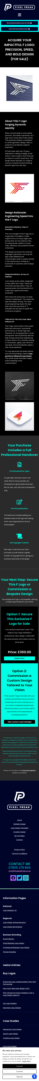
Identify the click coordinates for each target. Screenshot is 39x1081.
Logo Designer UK (10, 910)
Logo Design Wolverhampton (14, 922)
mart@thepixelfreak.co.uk (19, 871)
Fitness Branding (9, 952)
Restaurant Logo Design (12, 1029)
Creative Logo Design (11, 1038)
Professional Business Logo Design (16, 947)
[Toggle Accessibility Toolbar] (34, 1076)
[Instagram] (26, 878)
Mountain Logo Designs (12, 1008)
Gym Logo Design (10, 1046)
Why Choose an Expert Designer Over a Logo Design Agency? (18, 994)
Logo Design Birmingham (12, 927)
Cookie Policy (26, 1061)
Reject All (19, 1077)
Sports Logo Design (10, 1034)
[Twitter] (19, 878)
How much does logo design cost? (16, 988)
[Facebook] (13, 878)
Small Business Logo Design (13, 943)
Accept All (19, 1066)
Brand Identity (8, 939)
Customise (19, 1071)
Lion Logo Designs (10, 1003)
